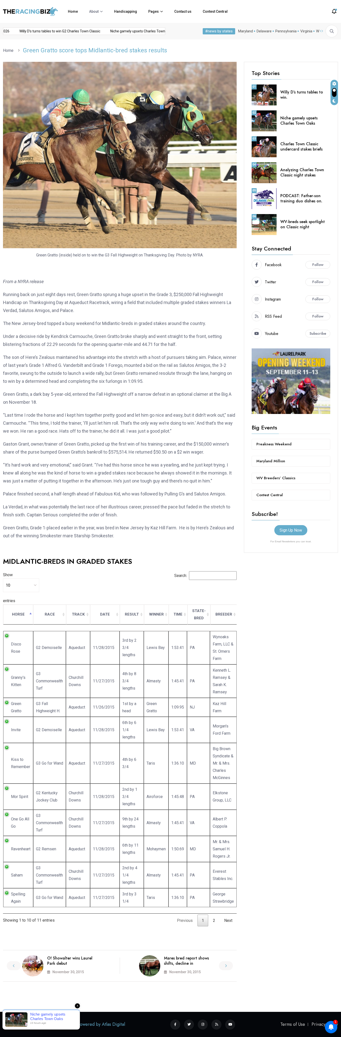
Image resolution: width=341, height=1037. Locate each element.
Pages (153, 11)
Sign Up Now (291, 530)
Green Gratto (16, 707)
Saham (17, 875)
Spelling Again (18, 898)
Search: (180, 575)
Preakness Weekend (274, 444)
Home (73, 11)
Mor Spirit (19, 796)
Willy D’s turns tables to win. (301, 94)
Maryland (245, 31)
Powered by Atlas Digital (101, 1024)
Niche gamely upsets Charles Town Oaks (299, 120)
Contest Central (215, 11)
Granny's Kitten (18, 681)
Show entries (9, 587)
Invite (16, 729)
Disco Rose (16, 648)
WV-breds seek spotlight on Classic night (302, 224)
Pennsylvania (286, 31)
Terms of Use (292, 1024)
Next (228, 920)
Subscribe (318, 333)
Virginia (306, 31)
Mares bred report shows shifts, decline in (186, 960)
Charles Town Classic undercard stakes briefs (301, 146)
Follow (318, 264)
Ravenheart (20, 849)
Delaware (264, 31)
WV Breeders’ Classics (275, 478)
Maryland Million (270, 461)
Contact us (182, 11)
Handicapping (125, 11)
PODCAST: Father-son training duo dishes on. (301, 198)
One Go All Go (20, 823)
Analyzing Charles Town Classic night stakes (302, 172)
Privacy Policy (325, 1024)
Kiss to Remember (20, 763)
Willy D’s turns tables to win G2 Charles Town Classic (128, 31)
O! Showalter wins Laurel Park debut (69, 960)
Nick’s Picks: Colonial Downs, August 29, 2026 (43, 31)
